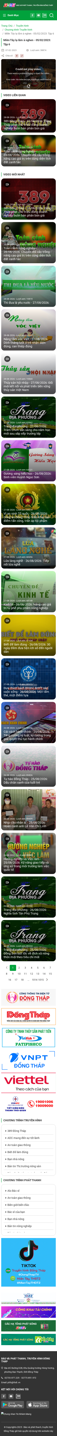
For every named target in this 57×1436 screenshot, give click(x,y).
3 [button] (25, 967)
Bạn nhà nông (15, 1159)
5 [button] (37, 967)
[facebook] (16, 56)
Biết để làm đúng (17, 1152)
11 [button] (25, 973)
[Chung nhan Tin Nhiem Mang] (28, 1414)
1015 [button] (41, 979)
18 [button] (22, 979)
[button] (47, 980)
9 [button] (13, 973)
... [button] (28, 979)
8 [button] (6, 973)
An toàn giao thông (19, 1145)
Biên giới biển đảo (18, 1204)
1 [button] (13, 967)
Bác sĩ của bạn (16, 1212)
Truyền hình (22, 25)
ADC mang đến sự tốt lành (23, 1138)
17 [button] (16, 979)
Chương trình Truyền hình (18, 29)
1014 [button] (34, 979)
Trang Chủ (6, 25)
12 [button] (31, 973)
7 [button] (50, 967)
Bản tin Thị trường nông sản (24, 1166)
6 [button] (44, 967)
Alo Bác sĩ (13, 1190)
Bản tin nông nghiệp (19, 1226)
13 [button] (37, 973)
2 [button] (19, 967)
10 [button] (19, 973)
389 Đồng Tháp (16, 1130)
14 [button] (44, 973)
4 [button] (31, 967)
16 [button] (9, 979)
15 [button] (50, 973)
